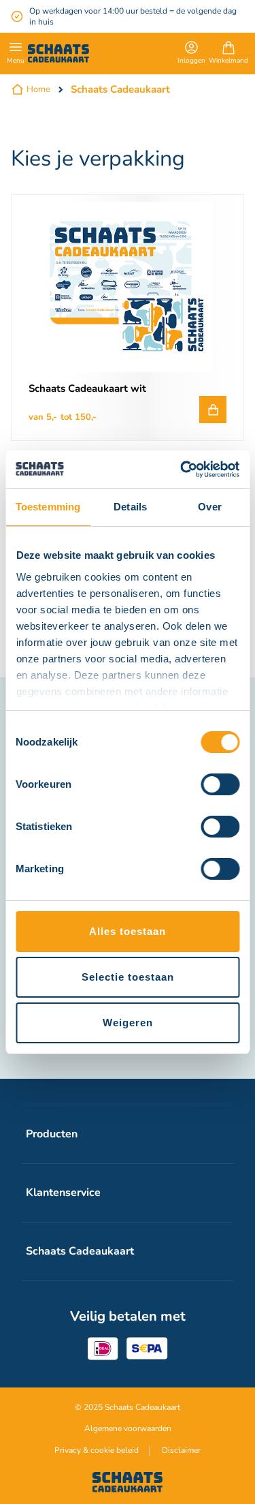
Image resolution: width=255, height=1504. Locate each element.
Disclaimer (181, 1450)
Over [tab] (209, 506)
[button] (191, 54)
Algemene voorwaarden (127, 1428)
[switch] (220, 786)
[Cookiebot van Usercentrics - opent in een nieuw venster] (181, 469)
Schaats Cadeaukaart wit (87, 388)
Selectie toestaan (128, 977)
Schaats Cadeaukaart (120, 89)
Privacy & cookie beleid (96, 1450)
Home (38, 89)
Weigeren (128, 1022)
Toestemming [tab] (48, 506)
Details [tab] (130, 506)
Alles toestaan (127, 931)
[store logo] (58, 53)
